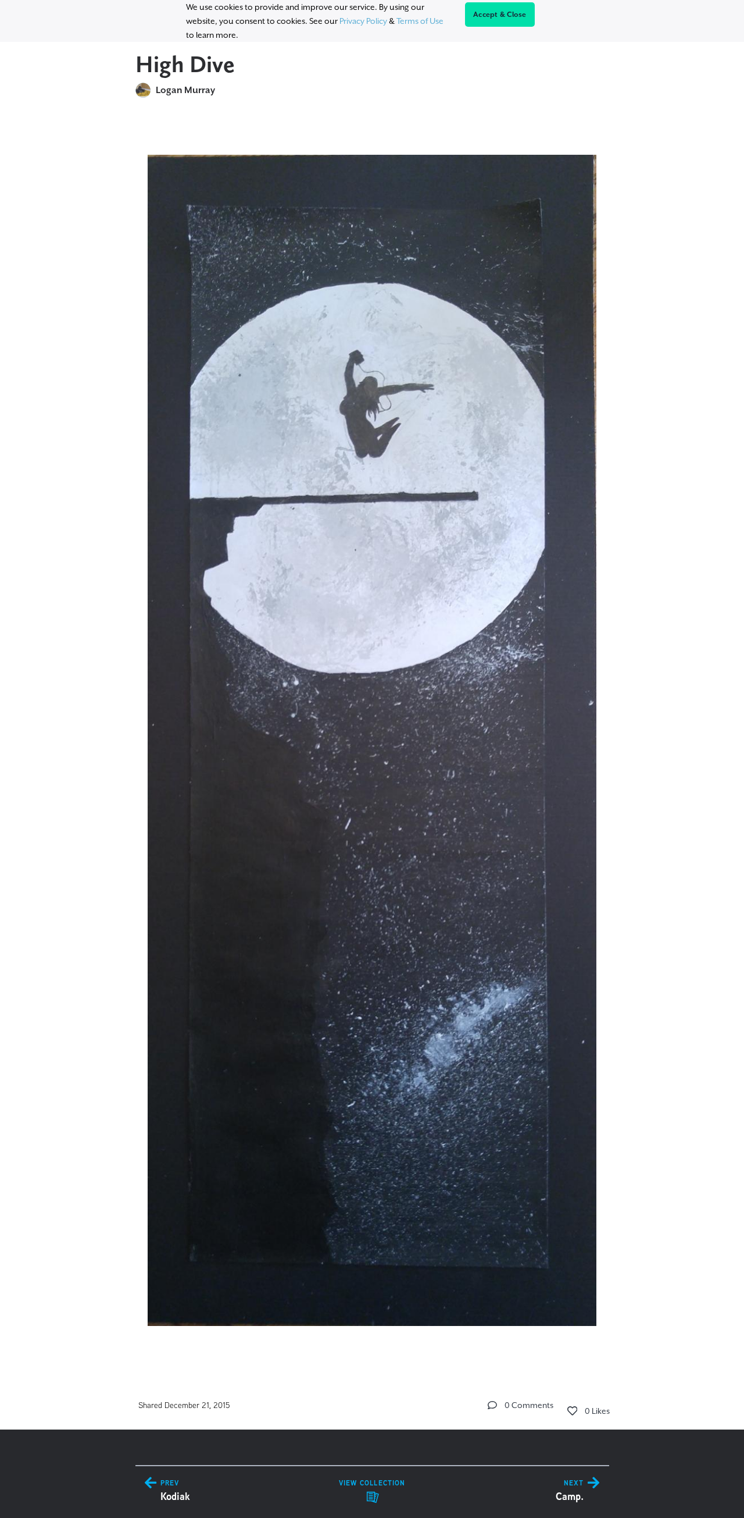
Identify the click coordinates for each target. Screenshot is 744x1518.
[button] (492, 1405)
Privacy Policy (363, 21)
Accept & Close (500, 14)
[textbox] (372, 735)
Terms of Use (419, 21)
